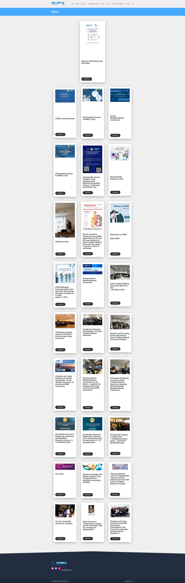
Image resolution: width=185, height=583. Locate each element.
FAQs (103, 3)
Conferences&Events (94, 3)
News (77, 3)
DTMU (132, 581)
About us (83, 3)
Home (73, 3)
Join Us (108, 3)
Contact (128, 3)
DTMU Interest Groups (117, 3)
